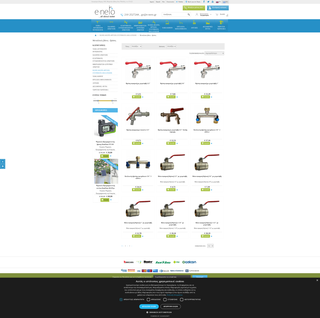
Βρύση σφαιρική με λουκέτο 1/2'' (138, 130)
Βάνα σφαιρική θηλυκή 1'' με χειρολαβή (138, 223)
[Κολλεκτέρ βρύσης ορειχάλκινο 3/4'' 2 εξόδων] (207, 115)
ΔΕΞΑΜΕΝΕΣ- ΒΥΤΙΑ (208, 28)
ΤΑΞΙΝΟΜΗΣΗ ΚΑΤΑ (196, 53)
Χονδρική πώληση (219, 7)
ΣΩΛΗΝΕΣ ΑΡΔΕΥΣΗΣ (111, 28)
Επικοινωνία (170, 1)
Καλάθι (106, 156)
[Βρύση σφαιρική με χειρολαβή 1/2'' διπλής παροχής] (173, 115)
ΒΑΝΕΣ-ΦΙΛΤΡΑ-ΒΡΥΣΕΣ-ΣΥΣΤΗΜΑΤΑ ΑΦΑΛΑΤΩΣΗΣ (154, 28)
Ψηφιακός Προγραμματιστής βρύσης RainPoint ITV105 (105, 143)
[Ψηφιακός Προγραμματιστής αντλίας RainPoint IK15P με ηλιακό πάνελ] (106, 171)
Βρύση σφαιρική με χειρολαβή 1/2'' (138, 83)
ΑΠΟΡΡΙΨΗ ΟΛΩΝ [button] (171, 306)
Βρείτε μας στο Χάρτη (194, 1)
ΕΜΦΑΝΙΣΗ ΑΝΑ (200, 246)
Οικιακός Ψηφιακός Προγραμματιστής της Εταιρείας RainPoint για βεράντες (105, 149)
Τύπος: (127, 46)
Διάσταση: (162, 46)
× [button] (317, 280)
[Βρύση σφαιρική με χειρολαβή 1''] (207, 69)
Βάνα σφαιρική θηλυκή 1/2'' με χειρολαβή (172, 176)
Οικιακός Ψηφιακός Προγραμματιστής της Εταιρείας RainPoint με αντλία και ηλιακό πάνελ (105, 193)
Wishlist (180, 1)
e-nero (105, 11)
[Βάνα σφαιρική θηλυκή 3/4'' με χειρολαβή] (207, 162)
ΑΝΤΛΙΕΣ (194, 28)
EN (220, 1)
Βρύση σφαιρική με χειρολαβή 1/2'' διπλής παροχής (172, 131)
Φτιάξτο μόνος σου (195, 7)
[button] (160, 312)
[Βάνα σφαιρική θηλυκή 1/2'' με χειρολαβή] (173, 162)
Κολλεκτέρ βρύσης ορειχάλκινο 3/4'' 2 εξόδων (207, 131)
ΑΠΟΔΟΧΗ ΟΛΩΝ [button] (149, 306)
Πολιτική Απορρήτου (175, 295)
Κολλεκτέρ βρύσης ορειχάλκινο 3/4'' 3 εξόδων (138, 177)
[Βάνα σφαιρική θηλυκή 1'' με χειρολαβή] (138, 208)
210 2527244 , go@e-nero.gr (140, 14)
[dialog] (160, 298)
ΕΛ (227, 1)
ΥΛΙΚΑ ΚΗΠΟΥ (167, 28)
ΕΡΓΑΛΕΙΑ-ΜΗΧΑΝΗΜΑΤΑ (181, 28)
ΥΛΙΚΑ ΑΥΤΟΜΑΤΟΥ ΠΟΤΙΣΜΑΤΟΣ (98, 28)
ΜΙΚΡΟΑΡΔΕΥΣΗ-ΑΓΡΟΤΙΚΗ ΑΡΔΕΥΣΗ (140, 28)
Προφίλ (158, 1)
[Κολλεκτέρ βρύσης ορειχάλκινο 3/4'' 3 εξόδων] (138, 162)
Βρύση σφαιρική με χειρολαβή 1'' (206, 83)
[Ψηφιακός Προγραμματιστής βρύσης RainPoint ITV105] (106, 127)
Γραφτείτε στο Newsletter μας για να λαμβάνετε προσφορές (132, 277)
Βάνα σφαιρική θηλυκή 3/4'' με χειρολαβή (207, 176)
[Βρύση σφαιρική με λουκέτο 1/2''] (138, 116)
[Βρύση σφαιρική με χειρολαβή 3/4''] (173, 69)
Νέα (163, 1)
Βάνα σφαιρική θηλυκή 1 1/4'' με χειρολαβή (172, 224)
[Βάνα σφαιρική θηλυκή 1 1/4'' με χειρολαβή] (173, 208)
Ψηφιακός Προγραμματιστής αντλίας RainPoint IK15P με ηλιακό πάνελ (105, 188)
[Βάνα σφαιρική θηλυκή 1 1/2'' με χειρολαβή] (207, 208)
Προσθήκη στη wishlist (110, 156)
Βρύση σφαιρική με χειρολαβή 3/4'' (172, 83)
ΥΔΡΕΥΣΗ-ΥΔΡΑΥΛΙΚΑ (221, 28)
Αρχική (152, 1)
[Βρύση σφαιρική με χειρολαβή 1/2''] (138, 69)
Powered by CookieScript (160, 316)
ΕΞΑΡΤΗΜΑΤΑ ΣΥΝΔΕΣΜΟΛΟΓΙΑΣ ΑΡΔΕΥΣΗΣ (126, 28)
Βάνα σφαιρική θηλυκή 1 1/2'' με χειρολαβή (207, 224)
